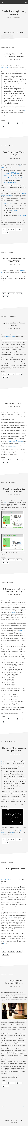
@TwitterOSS (8, 203)
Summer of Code (8, 416)
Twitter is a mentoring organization (16, 441)
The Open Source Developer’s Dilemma (14, 981)
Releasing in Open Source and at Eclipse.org (14, 590)
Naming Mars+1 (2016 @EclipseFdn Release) (14, 55)
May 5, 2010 (3, 974)
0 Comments (13, 47)
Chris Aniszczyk (15, 59)
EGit (2, 761)
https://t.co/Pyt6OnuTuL (16, 178)
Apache (18, 610)
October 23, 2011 (4, 482)
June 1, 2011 (3, 582)
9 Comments (13, 741)
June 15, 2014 (3, 252)
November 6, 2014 (10, 182)
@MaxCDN (8, 175)
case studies (11, 917)
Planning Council (5, 67)
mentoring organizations (16, 440)
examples (12, 832)
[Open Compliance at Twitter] (14, 340)
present (24, 334)
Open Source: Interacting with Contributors (14, 490)
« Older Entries (4, 1106)
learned (10, 928)
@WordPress (15, 173)
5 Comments (11, 862)
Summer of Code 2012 (14, 403)
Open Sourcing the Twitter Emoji (14, 153)
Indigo (20, 630)
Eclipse (23, 610)
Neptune (7, 107)
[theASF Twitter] (14, 883)
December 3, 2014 (4, 47)
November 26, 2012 (4, 316)
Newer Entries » (23, 1106)
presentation (6, 502)
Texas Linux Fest (19, 276)
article (2, 763)
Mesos (17, 274)
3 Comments (11, 582)
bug (15, 71)
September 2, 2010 (4, 741)
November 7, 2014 (4, 145)
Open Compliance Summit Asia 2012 (14, 324)
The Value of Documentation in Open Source (14, 749)
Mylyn (21, 658)
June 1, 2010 (3, 862)
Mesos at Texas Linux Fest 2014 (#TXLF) (14, 260)
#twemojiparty (15, 210)
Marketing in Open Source (14, 868)
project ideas (13, 446)
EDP (14, 627)
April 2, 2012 (3, 396)
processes (13, 612)
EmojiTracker (23, 189)
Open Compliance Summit (9, 336)
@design (7, 173)
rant (22, 530)
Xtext (4, 943)
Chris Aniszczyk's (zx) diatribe (14, 12)
